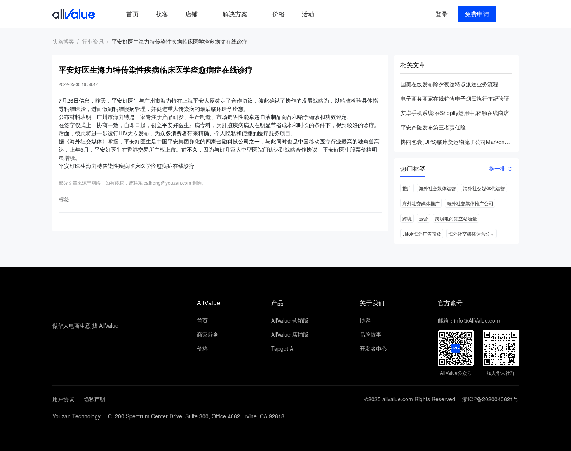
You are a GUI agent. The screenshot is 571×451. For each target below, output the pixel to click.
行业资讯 (93, 41)
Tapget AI (283, 348)
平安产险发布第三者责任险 (433, 127)
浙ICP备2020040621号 (490, 399)
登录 (441, 13)
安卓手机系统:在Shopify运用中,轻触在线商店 (454, 113)
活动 (308, 13)
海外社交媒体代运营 (484, 188)
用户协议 (63, 399)
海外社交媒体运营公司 (471, 233)
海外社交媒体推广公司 (470, 203)
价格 (278, 13)
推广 (407, 188)
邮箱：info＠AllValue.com (469, 320)
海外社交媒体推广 (421, 203)
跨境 (407, 218)
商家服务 (208, 334)
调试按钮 (329, 14)
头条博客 (63, 41)
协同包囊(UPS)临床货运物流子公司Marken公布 (456, 141)
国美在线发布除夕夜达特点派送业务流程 (449, 84)
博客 (365, 320)
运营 (423, 218)
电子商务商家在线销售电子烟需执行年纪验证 (454, 98)
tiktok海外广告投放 (421, 233)
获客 (162, 13)
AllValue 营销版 (289, 320)
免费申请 (477, 13)
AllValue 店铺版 (289, 334)
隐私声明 (94, 399)
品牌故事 (370, 334)
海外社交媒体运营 (437, 188)
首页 (132, 13)
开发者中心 (373, 348)
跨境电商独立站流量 (456, 218)
